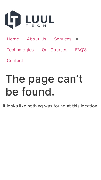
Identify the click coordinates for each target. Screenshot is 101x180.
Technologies (20, 49)
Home (13, 39)
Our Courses (54, 49)
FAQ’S (81, 49)
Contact (15, 60)
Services (62, 39)
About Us (36, 39)
